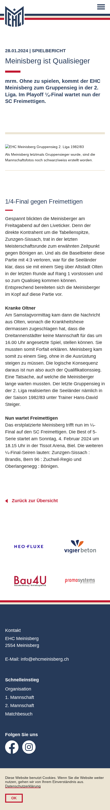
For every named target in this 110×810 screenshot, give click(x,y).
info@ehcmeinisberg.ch (45, 659)
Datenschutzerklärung (23, 786)
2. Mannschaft (19, 705)
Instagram (29, 747)
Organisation (18, 689)
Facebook (12, 747)
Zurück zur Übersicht (35, 500)
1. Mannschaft (19, 697)
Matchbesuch (18, 713)
